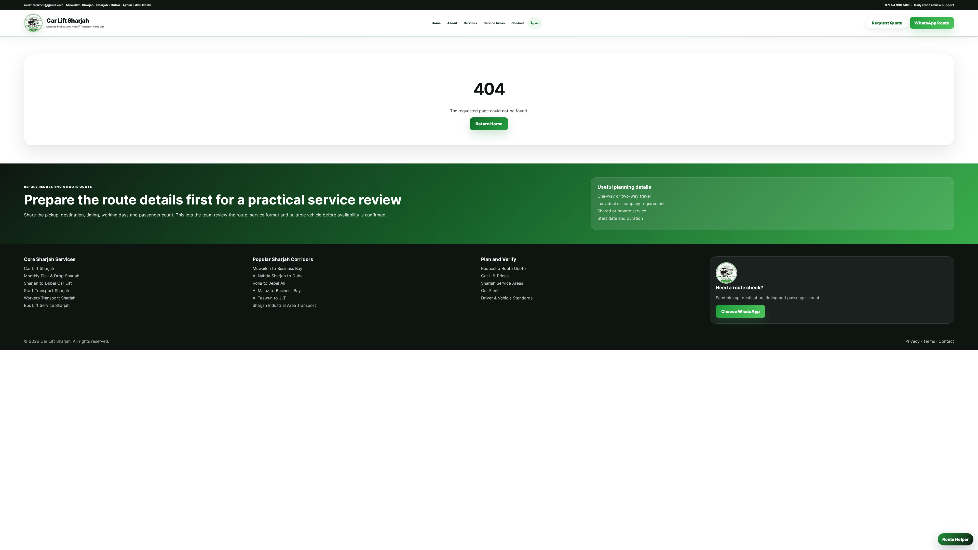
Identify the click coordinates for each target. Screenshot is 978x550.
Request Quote (887, 22)
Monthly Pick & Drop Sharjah (51, 275)
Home (436, 23)
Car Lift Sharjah (39, 268)
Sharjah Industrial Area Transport (284, 305)
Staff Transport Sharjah (46, 290)
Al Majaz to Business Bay (277, 290)
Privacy (912, 341)
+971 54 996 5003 (897, 5)
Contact (517, 23)
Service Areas (494, 23)
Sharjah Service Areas (502, 283)
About (452, 23)
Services (470, 23)
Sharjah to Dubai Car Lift (48, 283)
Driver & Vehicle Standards (507, 297)
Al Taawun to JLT (269, 297)
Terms (929, 341)
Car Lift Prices (495, 275)
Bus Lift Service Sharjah (47, 305)
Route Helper (955, 539)
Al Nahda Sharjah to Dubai (278, 275)
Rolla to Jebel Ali (269, 283)
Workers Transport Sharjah (49, 297)
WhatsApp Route (931, 22)
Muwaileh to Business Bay (277, 268)
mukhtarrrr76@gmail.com (43, 5)
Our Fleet (490, 290)
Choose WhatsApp (740, 311)
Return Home (489, 123)
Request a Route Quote (503, 268)
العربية (535, 23)
